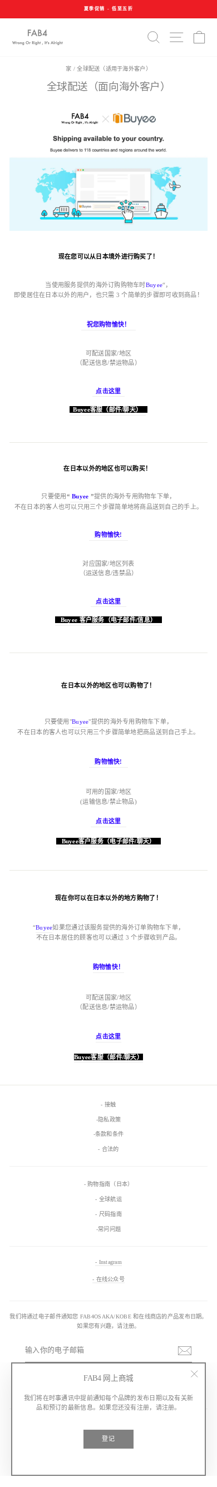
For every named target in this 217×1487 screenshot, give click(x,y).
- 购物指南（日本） (109, 1184)
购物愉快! (108, 534)
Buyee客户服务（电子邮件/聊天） (108, 841)
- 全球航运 (108, 1199)
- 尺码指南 (108, 1214)
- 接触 (108, 1104)
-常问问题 (108, 1229)
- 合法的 (108, 1149)
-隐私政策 (108, 1120)
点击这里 (109, 601)
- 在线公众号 (108, 1279)
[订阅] (184, 1350)
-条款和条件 (108, 1134)
